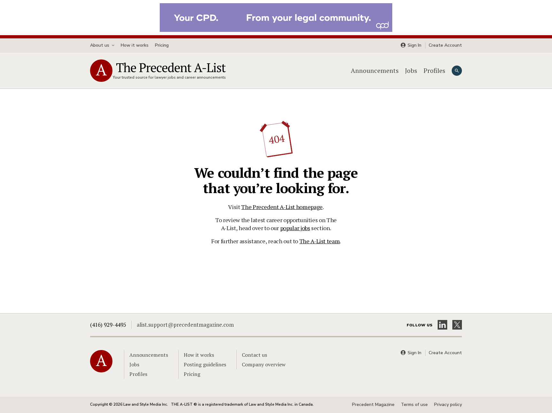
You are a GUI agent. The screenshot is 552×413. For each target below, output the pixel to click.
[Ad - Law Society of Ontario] (276, 16)
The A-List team (319, 241)
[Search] (457, 71)
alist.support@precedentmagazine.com (185, 324)
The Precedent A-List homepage (282, 207)
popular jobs (295, 228)
